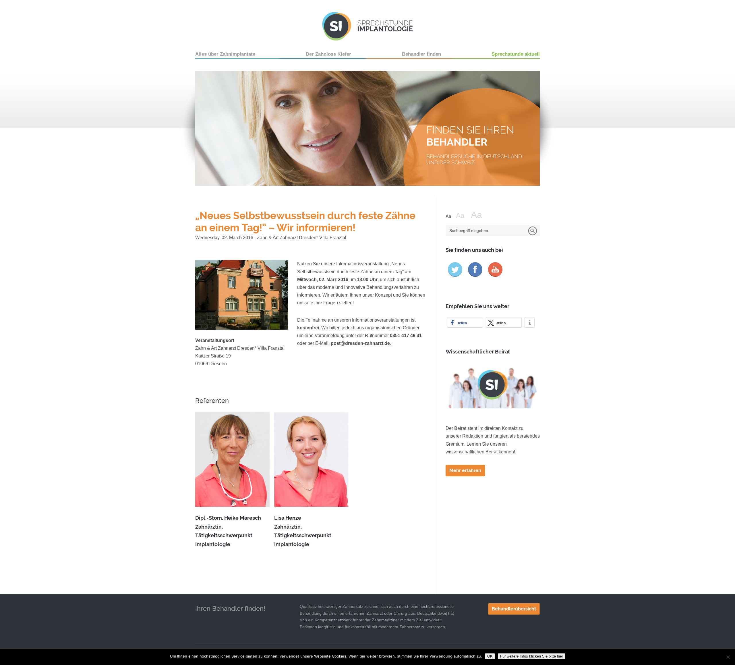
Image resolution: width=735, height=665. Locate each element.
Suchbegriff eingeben (468, 230)
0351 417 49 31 (406, 335)
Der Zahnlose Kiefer (328, 54)
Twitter (455, 269)
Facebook (475, 269)
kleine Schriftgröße (450, 216)
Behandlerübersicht (514, 609)
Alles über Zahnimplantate (225, 54)
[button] (465, 323)
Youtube (495, 269)
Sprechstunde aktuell (516, 54)
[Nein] (728, 657)
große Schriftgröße (480, 215)
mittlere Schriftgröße (463, 216)
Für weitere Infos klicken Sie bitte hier (531, 656)
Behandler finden (421, 54)
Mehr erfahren (465, 470)
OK (490, 656)
